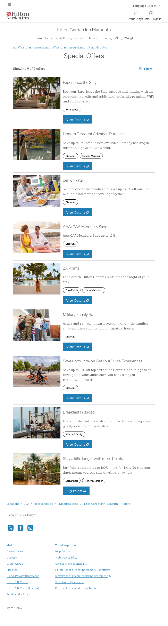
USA (26, 503)
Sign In (157, 18)
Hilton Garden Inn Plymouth (100, 503)
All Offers (19, 47)
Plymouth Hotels (68, 503)
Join (147, 18)
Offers (126, 503)
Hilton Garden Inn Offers (44, 47)
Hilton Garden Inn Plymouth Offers (85, 47)
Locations (13, 503)
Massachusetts (43, 503)
